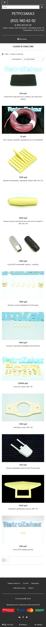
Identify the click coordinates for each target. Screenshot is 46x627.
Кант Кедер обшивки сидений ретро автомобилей (23, 140)
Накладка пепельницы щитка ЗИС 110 (23, 509)
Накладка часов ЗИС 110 (23, 427)
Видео (30, 588)
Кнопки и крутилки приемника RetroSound (23, 346)
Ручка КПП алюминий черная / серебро (23, 264)
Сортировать (17, 59)
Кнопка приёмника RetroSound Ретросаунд (23, 468)
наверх (39, 624)
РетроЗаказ (23, 13)
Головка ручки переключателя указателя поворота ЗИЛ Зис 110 (23, 222)
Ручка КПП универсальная (23, 550)
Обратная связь (19, 588)
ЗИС (6, 54)
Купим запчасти (13, 583)
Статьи (25, 583)
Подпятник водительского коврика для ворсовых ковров (23, 98)
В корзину (24, 77)
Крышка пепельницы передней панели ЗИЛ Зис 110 (23, 180)
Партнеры (35, 583)
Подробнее (23, 120)
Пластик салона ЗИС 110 (23, 387)
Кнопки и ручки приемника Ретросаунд (23, 305)
